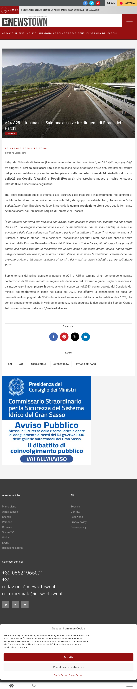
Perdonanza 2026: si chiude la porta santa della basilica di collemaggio (60, 10)
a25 (21, 364)
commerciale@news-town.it (32, 594)
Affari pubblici (10, 511)
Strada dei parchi (87, 364)
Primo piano (9, 506)
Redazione (77, 516)
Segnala (75, 506)
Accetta (68, 657)
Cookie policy (78, 527)
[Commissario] (68, 420)
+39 (6, 580)
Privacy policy (79, 522)
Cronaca (7, 527)
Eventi (5, 542)
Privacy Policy (75, 675)
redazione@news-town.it (28, 587)
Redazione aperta (12, 547)
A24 (10, 364)
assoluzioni (38, 364)
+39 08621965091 (22, 573)
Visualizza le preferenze (68, 667)
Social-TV (8, 532)
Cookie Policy (60, 675)
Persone (7, 522)
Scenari (6, 516)
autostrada (61, 364)
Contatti (75, 511)
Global (5, 537)
